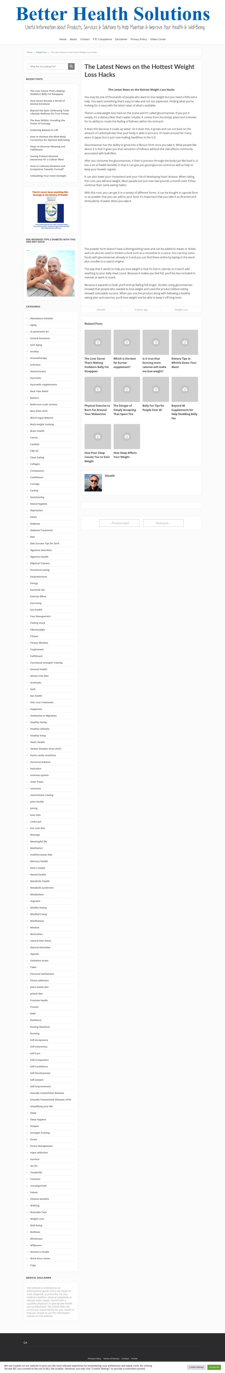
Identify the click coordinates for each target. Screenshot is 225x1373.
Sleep (33, 1112)
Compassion (37, 470)
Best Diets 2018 (38, 411)
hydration (35, 768)
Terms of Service (111, 1358)
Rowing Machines (40, 1026)
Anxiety (34, 351)
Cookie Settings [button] (196, 1367)
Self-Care (35, 1053)
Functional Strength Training (46, 662)
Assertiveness (38, 371)
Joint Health (37, 801)
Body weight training (42, 424)
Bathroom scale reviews (43, 404)
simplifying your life (41, 1106)
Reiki (33, 1013)
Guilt (33, 689)
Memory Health (39, 861)
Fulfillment (36, 656)
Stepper (34, 1126)
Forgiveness (37, 649)
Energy (34, 583)
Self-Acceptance (39, 1040)
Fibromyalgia (37, 629)
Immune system (39, 775)
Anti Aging (36, 344)
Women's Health (39, 1251)
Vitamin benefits (39, 1198)
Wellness (35, 1232)
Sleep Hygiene (38, 1119)
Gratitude (35, 682)
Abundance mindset (41, 318)
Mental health (38, 874)
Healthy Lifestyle (39, 728)
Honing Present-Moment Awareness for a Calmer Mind (47, 158)
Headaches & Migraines (43, 715)
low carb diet (37, 828)
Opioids (34, 954)
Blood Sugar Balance (41, 417)
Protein (34, 1006)
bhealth (101, 309)
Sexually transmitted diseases (47, 1093)
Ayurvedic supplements (43, 384)
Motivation (36, 934)
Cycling (34, 490)
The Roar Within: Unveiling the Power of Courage (47, 122)
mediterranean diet (41, 854)
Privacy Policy (139, 39)
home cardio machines (43, 755)
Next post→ (163, 523)
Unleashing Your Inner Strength (48, 175)
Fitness (34, 636)
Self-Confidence (39, 1066)
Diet (32, 536)
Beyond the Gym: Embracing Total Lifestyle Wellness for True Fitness (49, 112)
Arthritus (35, 364)
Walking (34, 1205)
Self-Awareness (38, 1046)
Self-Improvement (40, 1086)
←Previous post (119, 523)
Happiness (36, 709)
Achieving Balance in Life (44, 130)
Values (34, 1192)
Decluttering (37, 497)
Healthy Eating (38, 722)
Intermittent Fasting (41, 795)
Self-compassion (39, 1059)
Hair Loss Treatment (41, 702)
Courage (35, 483)
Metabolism (37, 894)
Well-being (36, 1225)
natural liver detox (40, 940)
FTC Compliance (102, 39)
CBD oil (34, 450)
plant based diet (39, 987)
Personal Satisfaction (42, 973)
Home (62, 39)
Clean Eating (37, 457)
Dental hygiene (38, 503)
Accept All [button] (214, 1367)
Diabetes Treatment (41, 530)
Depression (36, 510)
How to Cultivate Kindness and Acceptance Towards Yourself (47, 167)
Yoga (33, 1265)
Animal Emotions (40, 338)
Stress (33, 1139)
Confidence (36, 477)
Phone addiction (39, 980)
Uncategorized (38, 1185)
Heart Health (37, 742)
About (73, 39)
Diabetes (35, 523)
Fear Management (40, 616)
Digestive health (39, 556)
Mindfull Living (38, 914)
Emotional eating (40, 569)
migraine (35, 901)
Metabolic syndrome (42, 887)
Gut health (36, 695)
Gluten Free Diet (39, 675)
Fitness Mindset (39, 642)
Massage (35, 834)
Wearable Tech (38, 1212)
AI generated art (39, 331)
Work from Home (40, 1258)
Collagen (35, 464)
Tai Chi (33, 1165)
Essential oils (37, 589)
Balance (34, 397)
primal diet (36, 993)
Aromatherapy (38, 358)
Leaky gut (35, 821)
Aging (33, 325)
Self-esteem (36, 1079)
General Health (38, 669)
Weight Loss (37, 1218)
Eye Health (36, 609)
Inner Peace (36, 781)
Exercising (36, 603)
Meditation (36, 848)
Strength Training (40, 1132)
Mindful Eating (38, 907)
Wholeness (36, 1238)
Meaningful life (38, 841)
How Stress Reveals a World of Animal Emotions (47, 102)
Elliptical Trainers (40, 563)
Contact (85, 39)
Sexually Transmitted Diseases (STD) (50, 1099)
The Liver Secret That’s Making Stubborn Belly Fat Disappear (47, 92)
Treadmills (36, 1172)
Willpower (36, 1245)
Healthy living (38, 735)
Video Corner (158, 39)
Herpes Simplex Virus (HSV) (45, 748)
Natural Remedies (40, 947)
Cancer (34, 437)
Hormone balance (40, 762)
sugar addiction (39, 1152)
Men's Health (37, 867)
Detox (33, 516)
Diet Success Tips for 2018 (44, 543)
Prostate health (39, 1000)
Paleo (33, 967)
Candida (34, 444)
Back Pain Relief (39, 391)
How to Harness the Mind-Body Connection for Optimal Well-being (50, 138)
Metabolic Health (40, 881)
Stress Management (41, 1145)
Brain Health (37, 430)
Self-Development (40, 1073)
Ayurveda (35, 377)
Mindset (34, 927)
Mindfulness (37, 920)
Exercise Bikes (38, 596)
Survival (34, 1159)
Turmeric (35, 1179)
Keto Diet (35, 815)
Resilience (35, 1020)
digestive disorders (41, 550)
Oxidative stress (39, 960)
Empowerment (38, 576)
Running (35, 1033)
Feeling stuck (37, 622)
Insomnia (35, 788)
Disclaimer (121, 39)
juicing (34, 808)
